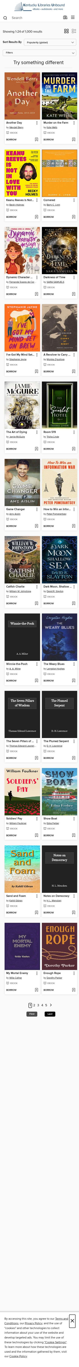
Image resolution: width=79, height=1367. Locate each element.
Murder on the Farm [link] (56, 123)
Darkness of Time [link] (54, 277)
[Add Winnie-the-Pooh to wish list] (36, 681)
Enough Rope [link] (52, 973)
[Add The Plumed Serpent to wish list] (73, 758)
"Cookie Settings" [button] (55, 1342)
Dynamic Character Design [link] (20, 277)
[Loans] (65, 18)
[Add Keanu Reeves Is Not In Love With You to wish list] (36, 217)
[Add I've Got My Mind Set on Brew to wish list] (36, 371)
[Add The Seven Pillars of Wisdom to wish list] (36, 758)
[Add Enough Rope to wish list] (73, 990)
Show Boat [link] (50, 818)
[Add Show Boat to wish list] (73, 835)
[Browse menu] (72, 17)
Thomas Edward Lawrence (22, 745)
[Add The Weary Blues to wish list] (73, 681)
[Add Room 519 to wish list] (73, 449)
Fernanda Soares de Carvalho (22, 282)
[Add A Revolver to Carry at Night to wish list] (73, 371)
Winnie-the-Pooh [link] (17, 664)
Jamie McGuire (17, 436)
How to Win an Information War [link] (58, 509)
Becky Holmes (16, 204)
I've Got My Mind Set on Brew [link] (20, 354)
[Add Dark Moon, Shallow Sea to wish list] (73, 603)
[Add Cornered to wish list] (73, 217)
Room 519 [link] (50, 432)
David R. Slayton (55, 591)
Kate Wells (52, 127)
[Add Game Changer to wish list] (36, 526)
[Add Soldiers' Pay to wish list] (36, 835)
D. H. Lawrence (54, 745)
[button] (66, 32)
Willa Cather (15, 977)
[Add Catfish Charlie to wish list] (36, 603)
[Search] (5, 18)
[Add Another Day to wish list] (36, 139)
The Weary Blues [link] (54, 664)
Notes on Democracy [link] (56, 896)
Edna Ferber (53, 823)
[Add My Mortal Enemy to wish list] (36, 990)
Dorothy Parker (54, 977)
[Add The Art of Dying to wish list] (36, 449)
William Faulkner (17, 823)
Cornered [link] (49, 200)
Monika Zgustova (55, 359)
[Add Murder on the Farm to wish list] (73, 139)
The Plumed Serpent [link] (56, 741)
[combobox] (31, 17)
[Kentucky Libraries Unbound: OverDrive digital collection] (39, 6)
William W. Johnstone (20, 591)
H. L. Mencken (54, 900)
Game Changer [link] (15, 509)
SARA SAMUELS (55, 282)
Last (50, 1014)
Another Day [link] (14, 123)
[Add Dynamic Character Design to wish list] (36, 294)
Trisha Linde (53, 436)
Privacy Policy (33, 1323)
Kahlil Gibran (15, 900)
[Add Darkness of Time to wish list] (73, 294)
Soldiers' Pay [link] (14, 818)
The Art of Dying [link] (16, 432)
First (31, 1014)
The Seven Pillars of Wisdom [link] (20, 741)
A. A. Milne (15, 668)
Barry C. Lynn (53, 204)
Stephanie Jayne (17, 359)
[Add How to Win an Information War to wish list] (73, 526)
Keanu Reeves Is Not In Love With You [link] (20, 200)
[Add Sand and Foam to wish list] (36, 912)
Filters (9, 52)
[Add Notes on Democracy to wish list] (73, 912)
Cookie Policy (18, 1356)
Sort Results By (12, 42)
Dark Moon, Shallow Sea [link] (58, 586)
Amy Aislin (14, 514)
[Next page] (51, 1005)
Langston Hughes (56, 668)
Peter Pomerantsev (56, 514)
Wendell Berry (16, 127)
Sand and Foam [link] (16, 896)
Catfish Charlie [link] (15, 586)
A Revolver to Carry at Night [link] (58, 354)
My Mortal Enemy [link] (17, 973)
